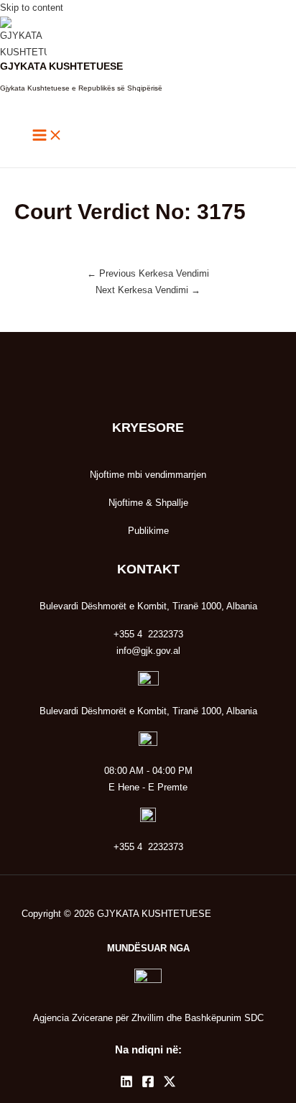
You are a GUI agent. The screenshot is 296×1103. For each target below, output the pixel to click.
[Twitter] (169, 1084)
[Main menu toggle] (47, 136)
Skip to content (31, 7)
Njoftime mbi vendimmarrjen (148, 474)
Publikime (148, 530)
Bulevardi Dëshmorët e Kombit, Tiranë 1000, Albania (148, 711)
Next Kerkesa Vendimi (148, 290)
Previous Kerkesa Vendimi (148, 273)
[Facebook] (148, 1084)
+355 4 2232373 (148, 846)
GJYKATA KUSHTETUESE (61, 66)
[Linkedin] (126, 1084)
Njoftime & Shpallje (148, 502)
